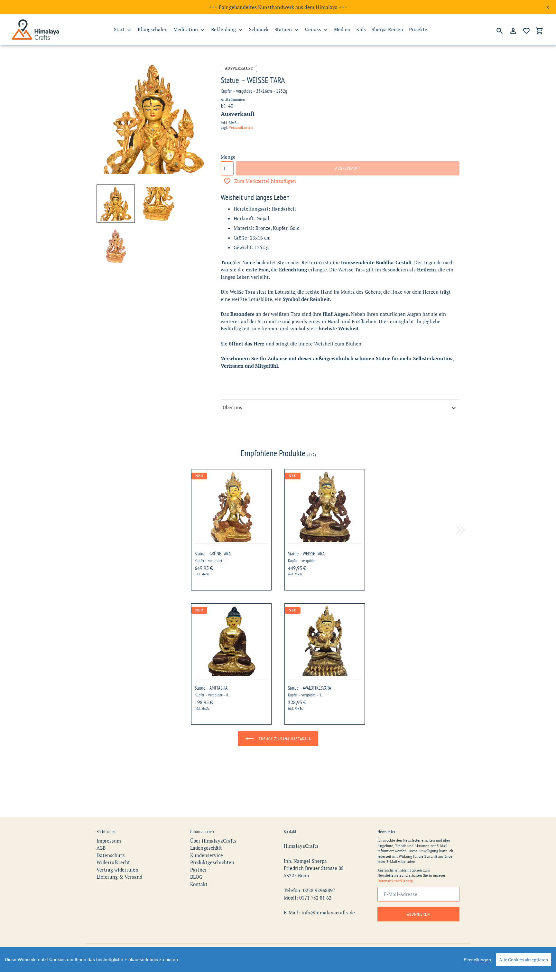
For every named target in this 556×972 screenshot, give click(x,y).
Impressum (109, 840)
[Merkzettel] (526, 31)
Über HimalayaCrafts (213, 840)
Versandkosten (241, 127)
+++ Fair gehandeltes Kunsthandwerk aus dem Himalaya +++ (278, 7)
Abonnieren (418, 914)
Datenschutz (111, 855)
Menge (228, 157)
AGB (101, 848)
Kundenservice (206, 855)
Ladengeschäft (206, 848)
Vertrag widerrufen (117, 869)
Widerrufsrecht (113, 862)
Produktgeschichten (212, 862)
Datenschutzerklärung (395, 881)
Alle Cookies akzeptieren (523, 960)
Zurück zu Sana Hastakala (284, 738)
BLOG (196, 876)
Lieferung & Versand (119, 876)
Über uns (232, 407)
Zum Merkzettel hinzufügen (265, 181)
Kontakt (199, 884)
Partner (198, 869)
